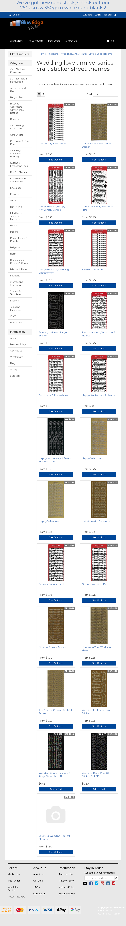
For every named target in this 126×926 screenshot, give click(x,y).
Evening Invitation (92, 269)
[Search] (10, 14)
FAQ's (36, 887)
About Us (15, 338)
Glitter (13, 200)
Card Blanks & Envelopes (17, 71)
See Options (55, 159)
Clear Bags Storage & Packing (16, 153)
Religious (15, 247)
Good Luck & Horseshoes (53, 395)
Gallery (13, 369)
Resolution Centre (13, 889)
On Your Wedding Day (95, 584)
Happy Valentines (92, 458)
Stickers (14, 300)
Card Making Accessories (17, 127)
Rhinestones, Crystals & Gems (19, 261)
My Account (14, 874)
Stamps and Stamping (16, 283)
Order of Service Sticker (52, 647)
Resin (13, 253)
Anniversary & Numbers (52, 143)
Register (107, 14)
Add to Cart (56, 789)
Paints (13, 225)
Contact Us (71, 41)
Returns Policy (18, 344)
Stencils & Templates (15, 293)
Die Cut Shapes (18, 172)
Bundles (14, 119)
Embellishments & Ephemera (19, 180)
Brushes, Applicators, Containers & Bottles (17, 108)
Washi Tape (16, 322)
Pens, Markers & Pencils (19, 240)
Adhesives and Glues (18, 90)
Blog (12, 363)
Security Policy (67, 893)
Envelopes (15, 188)
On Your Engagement (51, 584)
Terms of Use (66, 874)
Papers (14, 231)
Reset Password (16, 896)
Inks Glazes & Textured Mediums (17, 216)
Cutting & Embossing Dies (19, 164)
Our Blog (38, 880)
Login (97, 14)
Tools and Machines (15, 308)
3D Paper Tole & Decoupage (18, 80)
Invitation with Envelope (96, 521)
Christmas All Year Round (19, 143)
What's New (16, 41)
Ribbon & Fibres (18, 269)
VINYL (13, 316)
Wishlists (87, 14)
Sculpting (15, 275)
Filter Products (19, 54)
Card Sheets (16, 134)
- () (111, 41)
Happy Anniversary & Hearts (98, 395)
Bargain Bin (16, 97)
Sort (89, 94)
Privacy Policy (66, 880)
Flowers (14, 194)
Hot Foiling (16, 206)
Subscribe (15, 375)
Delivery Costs (35, 41)
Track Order (54, 41)
